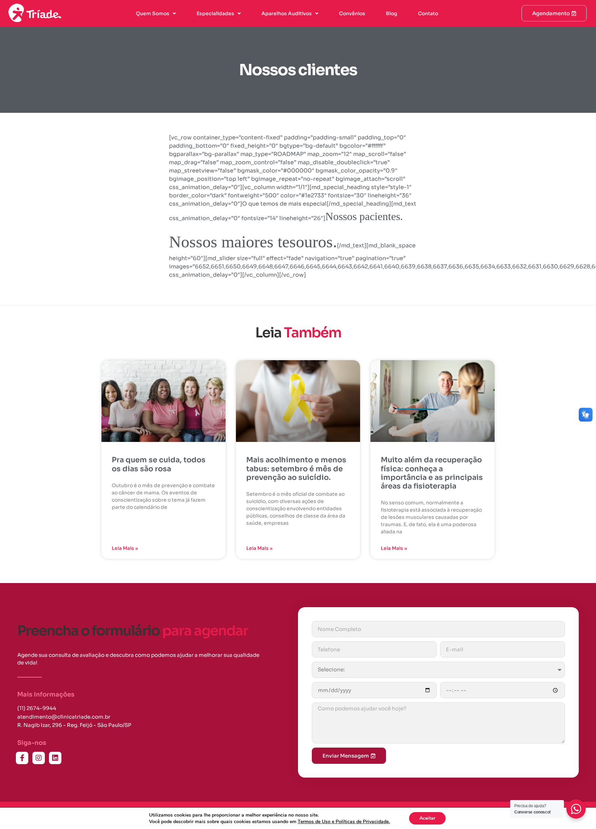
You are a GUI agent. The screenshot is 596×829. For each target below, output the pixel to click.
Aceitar (427, 818)
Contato (428, 13)
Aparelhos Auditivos (286, 13)
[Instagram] (38, 758)
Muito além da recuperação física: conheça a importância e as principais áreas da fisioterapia (432, 473)
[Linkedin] (55, 758)
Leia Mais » (125, 548)
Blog (391, 13)
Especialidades (215, 13)
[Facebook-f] (22, 758)
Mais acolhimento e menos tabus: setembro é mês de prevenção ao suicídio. (296, 468)
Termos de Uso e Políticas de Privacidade (344, 821)
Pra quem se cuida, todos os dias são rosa (159, 464)
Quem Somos (152, 13)
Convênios (352, 13)
